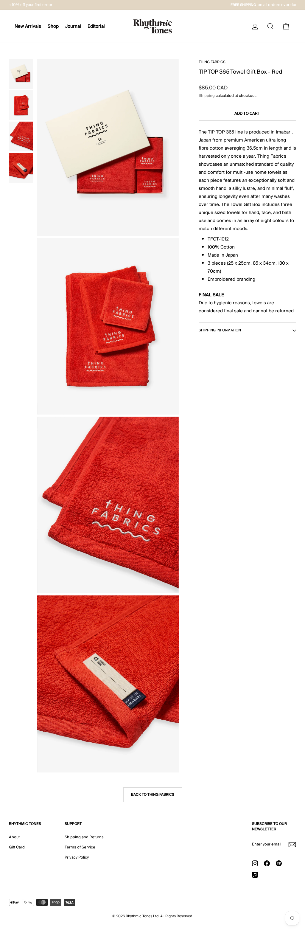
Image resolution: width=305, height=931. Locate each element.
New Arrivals (28, 26)
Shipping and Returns (84, 837)
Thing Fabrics (212, 62)
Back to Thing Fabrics (152, 795)
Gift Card (17, 847)
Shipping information (220, 330)
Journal (73, 26)
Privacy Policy (77, 857)
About (14, 837)
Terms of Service (80, 847)
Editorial (96, 26)
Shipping (207, 95)
